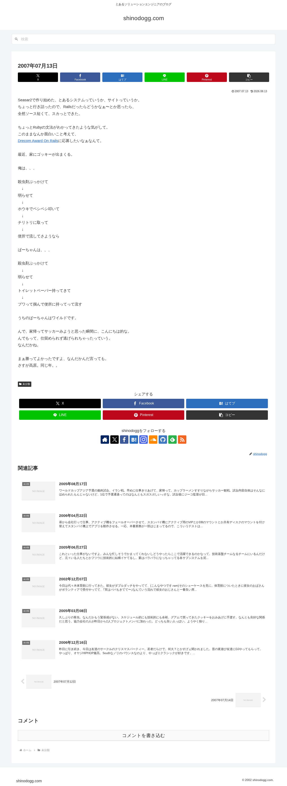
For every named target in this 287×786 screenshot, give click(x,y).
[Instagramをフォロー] (143, 439)
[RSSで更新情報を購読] (182, 439)
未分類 (26, 384)
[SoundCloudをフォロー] (153, 439)
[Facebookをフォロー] (124, 439)
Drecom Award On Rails (38, 141)
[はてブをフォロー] (134, 439)
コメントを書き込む (143, 735)
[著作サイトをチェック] (105, 439)
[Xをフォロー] (114, 439)
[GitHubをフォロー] (163, 439)
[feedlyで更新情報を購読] (172, 439)
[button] (249, 77)
